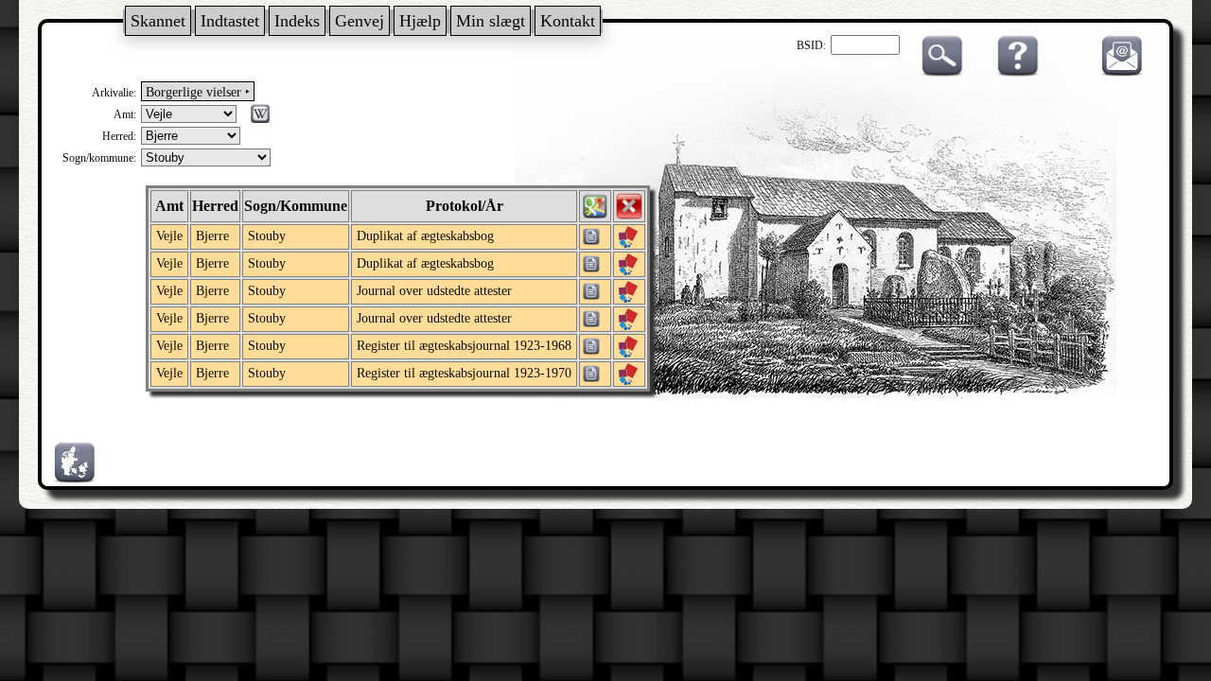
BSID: (811, 45)
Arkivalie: (114, 92)
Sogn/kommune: (99, 158)
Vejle (169, 236)
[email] (1117, 72)
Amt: (125, 114)
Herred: (119, 136)
